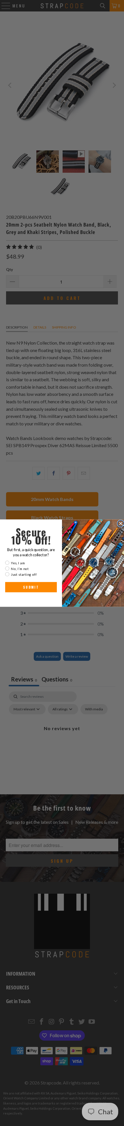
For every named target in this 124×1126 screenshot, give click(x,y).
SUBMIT (31, 587)
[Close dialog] (120, 523)
